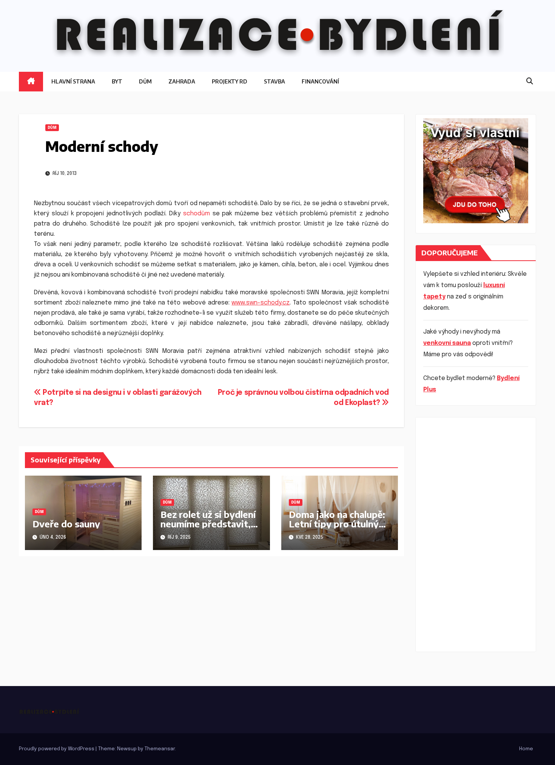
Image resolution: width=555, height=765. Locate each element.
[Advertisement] (475, 534)
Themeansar (160, 748)
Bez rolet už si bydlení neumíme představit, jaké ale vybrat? (208, 523)
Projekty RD (229, 81)
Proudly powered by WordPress (57, 748)
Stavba (274, 81)
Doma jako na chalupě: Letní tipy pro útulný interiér (337, 523)
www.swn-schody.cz (260, 303)
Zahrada (181, 81)
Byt (117, 81)
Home (526, 748)
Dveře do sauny (66, 523)
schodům (196, 213)
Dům (145, 81)
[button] (529, 81)
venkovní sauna (447, 343)
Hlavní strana (73, 81)
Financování (320, 81)
